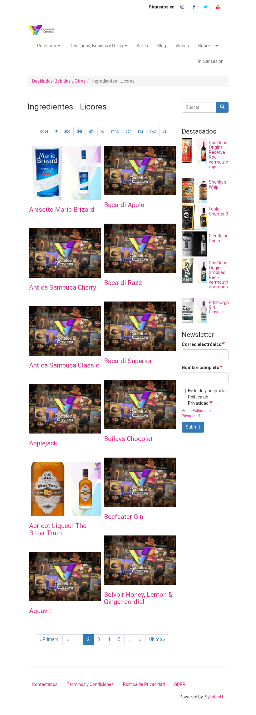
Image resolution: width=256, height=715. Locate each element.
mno (115, 131)
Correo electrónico (202, 344)
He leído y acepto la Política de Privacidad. (207, 397)
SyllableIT (214, 696)
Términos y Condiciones (90, 684)
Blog (161, 45)
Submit (193, 426)
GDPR (179, 684)
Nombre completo (200, 367)
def (79, 131)
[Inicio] (43, 30)
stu (140, 131)
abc (67, 131)
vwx (153, 131)
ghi (91, 131)
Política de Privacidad (144, 684)
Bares (142, 45)
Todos (43, 131)
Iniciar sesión (211, 61)
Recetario (47, 45)
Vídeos (182, 45)
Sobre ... (206, 45)
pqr (128, 131)
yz (165, 131)
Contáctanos (44, 684)
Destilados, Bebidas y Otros (97, 45)
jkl (103, 131)
